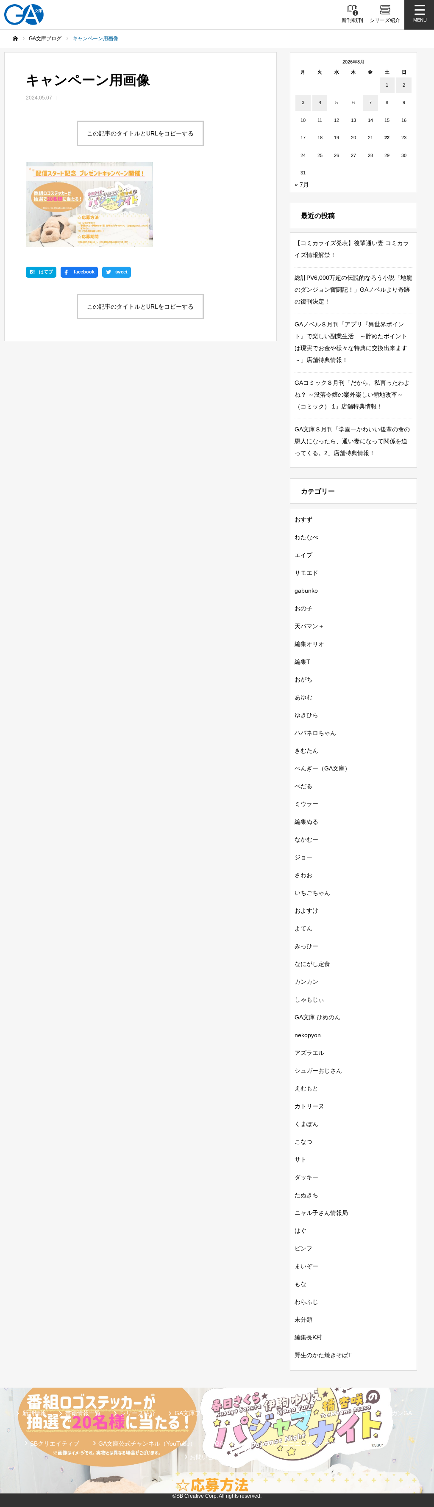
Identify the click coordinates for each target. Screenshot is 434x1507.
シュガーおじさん (318, 1070)
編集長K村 (308, 1337)
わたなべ (306, 537)
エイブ (303, 555)
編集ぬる (306, 821)
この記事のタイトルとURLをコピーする (140, 133)
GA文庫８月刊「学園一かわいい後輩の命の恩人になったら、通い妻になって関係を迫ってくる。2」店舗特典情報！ (352, 441)
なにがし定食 (312, 964)
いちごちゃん (312, 892)
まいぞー (306, 1266)
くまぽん (306, 1124)
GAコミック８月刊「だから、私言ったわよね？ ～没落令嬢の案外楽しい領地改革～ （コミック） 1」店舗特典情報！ (352, 394)
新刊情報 (34, 1413)
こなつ (303, 1141)
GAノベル (296, 1413)
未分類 (303, 1319)
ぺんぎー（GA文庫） (323, 768)
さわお (303, 875)
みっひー (306, 946)
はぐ (300, 1230)
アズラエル (309, 1052)
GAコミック (344, 1413)
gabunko (306, 590)
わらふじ (306, 1301)
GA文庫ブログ (194, 1413)
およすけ (306, 910)
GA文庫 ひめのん (317, 1017)
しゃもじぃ (309, 999)
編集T (302, 661)
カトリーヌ (309, 1106)
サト (300, 1159)
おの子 (303, 608)
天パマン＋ (309, 626)
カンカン (306, 981)
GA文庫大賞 (248, 1413)
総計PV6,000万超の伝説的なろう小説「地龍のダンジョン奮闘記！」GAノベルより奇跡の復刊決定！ (353, 289)
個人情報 (373, 1443)
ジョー (303, 857)
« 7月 (302, 184)
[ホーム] (15, 38)
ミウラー (306, 803)
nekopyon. (309, 1035)
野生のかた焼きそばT (323, 1355)
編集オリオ (309, 643)
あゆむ (303, 697)
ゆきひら (306, 715)
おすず (303, 519)
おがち (303, 679)
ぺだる (303, 786)
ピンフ (303, 1248)
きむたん (306, 750)
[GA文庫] (24, 14)
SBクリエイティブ (54, 1443)
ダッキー (306, 1177)
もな (300, 1284)
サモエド (306, 572)
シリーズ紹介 (138, 1413)
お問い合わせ (207, 1457)
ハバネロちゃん (315, 732)
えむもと (306, 1088)
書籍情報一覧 (83, 1413)
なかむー (306, 839)
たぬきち (306, 1195)
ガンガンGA (396, 1413)
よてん (303, 928)
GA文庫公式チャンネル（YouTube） (147, 1443)
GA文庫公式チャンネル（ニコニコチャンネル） (278, 1443)
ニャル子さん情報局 (321, 1212)
